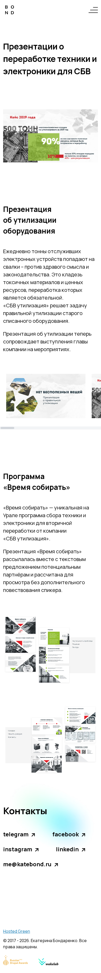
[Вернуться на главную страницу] (9, 9)
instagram (17, 849)
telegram (15, 834)
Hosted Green (16, 931)
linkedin (67, 849)
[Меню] (93, 9)
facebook (65, 834)
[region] (50, 402)
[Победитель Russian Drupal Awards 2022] (15, 960)
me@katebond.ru (27, 864)
